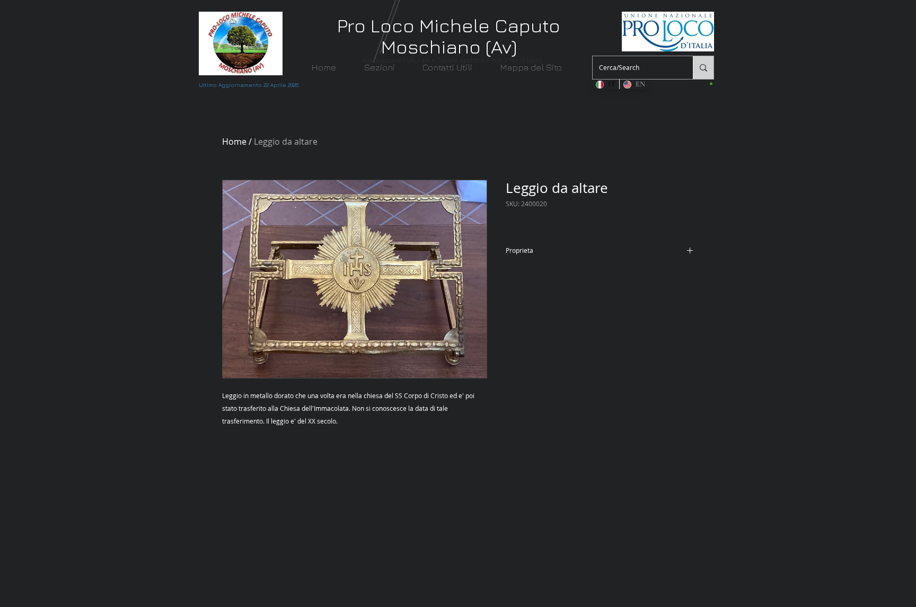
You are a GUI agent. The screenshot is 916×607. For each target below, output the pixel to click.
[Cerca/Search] (703, 67)
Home (234, 141)
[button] (386, 67)
